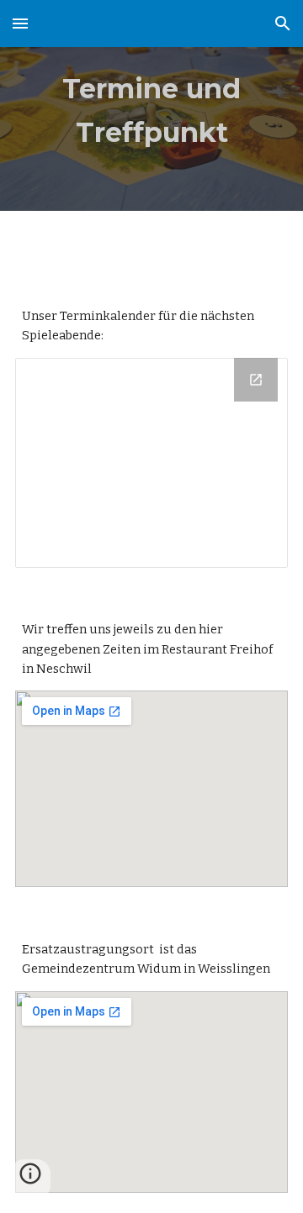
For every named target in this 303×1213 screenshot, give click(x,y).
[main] (151, 105)
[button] (20, 23)
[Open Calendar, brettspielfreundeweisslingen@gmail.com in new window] (256, 380)
